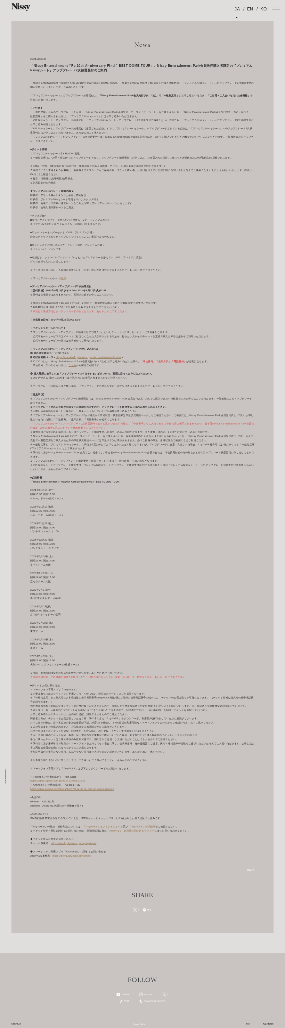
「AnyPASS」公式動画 (141, 826)
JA (237, 9)
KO (262, 9)
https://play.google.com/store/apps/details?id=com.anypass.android (72, 789)
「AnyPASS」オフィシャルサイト (103, 826)
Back (251, 869)
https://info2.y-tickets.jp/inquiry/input (73, 843)
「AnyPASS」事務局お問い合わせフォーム (132, 830)
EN (249, 9)
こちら (72, 365)
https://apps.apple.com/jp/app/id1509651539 (57, 780)
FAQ (63, 278)
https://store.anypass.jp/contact (72, 856)
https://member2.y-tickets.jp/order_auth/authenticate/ (88, 357)
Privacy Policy (139, 1024)
